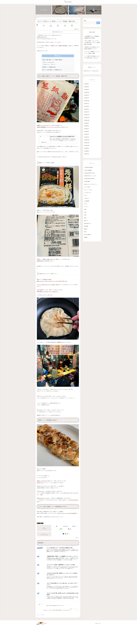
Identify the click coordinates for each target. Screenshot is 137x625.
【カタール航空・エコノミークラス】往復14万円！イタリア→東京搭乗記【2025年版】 (92, 42)
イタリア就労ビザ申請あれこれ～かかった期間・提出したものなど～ (92, 57)
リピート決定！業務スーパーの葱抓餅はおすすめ (53, 69)
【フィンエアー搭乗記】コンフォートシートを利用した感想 (92, 52)
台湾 (42, 523)
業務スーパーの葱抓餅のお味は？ (50, 67)
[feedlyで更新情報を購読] (65, 534)
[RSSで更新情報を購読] (68, 534)
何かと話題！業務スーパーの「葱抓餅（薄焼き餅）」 (53, 59)
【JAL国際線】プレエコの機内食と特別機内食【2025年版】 (91, 37)
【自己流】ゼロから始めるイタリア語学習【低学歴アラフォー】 (92, 48)
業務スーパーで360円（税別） (48, 62)
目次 (57, 55)
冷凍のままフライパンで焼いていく (49, 64)
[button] (72, 26)
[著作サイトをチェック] (63, 534)
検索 (85, 20)
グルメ (39, 523)
